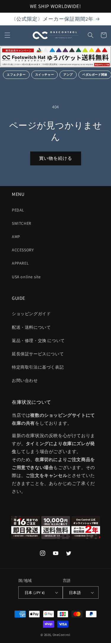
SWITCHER (21, 223)
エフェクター (16, 74)
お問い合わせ (25, 380)
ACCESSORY (23, 250)
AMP (16, 236)
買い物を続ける (55, 158)
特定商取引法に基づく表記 (38, 367)
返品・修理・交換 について (38, 340)
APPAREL (20, 263)
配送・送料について (31, 327)
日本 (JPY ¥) (35, 592)
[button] (7, 35)
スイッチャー (44, 74)
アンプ (68, 74)
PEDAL (18, 210)
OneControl (61, 635)
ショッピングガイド (31, 313)
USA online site (26, 276)
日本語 (75, 592)
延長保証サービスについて (38, 354)
